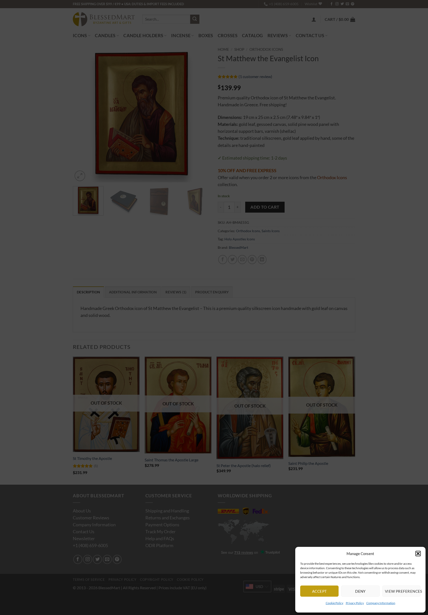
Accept (319, 591)
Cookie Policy (334, 603)
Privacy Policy (355, 603)
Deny (360, 591)
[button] (418, 553)
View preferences (403, 591)
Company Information (380, 603)
